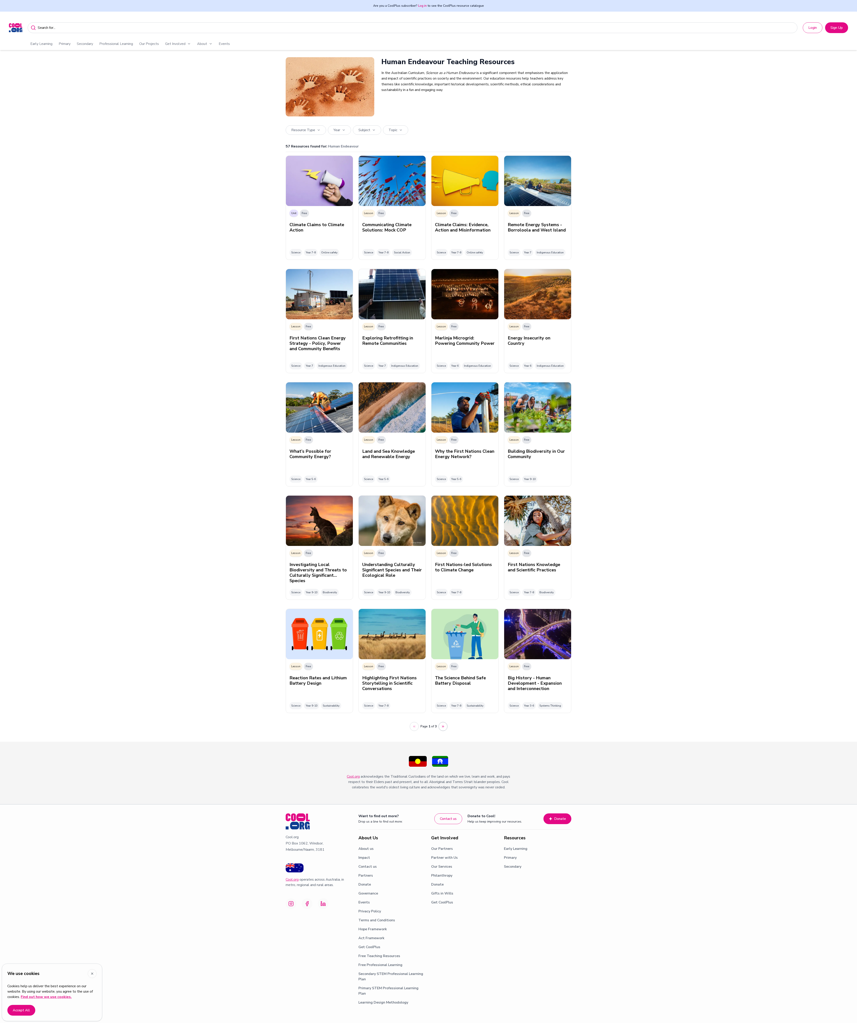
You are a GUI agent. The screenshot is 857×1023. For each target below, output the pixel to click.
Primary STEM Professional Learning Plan (388, 991)
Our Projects (149, 43)
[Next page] (443, 726)
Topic (393, 130)
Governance (368, 893)
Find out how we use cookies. (46, 996)
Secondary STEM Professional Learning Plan (390, 976)
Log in (422, 6)
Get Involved (175, 43)
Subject (364, 130)
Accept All (21, 1010)
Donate (560, 818)
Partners (365, 875)
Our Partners (442, 848)
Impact (364, 857)
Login (812, 27)
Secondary (85, 43)
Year (336, 130)
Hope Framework (372, 929)
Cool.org (353, 776)
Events (224, 43)
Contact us (448, 818)
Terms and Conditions (376, 920)
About (202, 43)
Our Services (441, 866)
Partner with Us (444, 857)
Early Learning (41, 43)
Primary (65, 43)
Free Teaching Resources (379, 956)
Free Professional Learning (380, 964)
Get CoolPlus (369, 947)
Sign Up (836, 27)
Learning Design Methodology (383, 1002)
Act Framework (371, 938)
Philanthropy (441, 875)
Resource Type (303, 130)
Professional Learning (116, 43)
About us (366, 848)
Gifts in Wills (442, 893)
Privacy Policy (369, 911)
